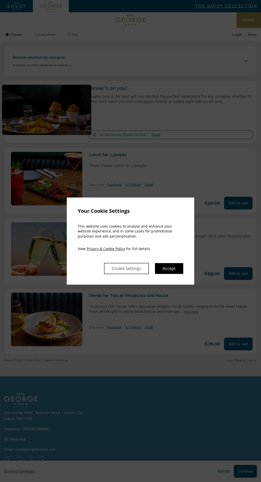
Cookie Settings (126, 268)
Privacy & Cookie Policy (106, 248)
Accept (169, 268)
